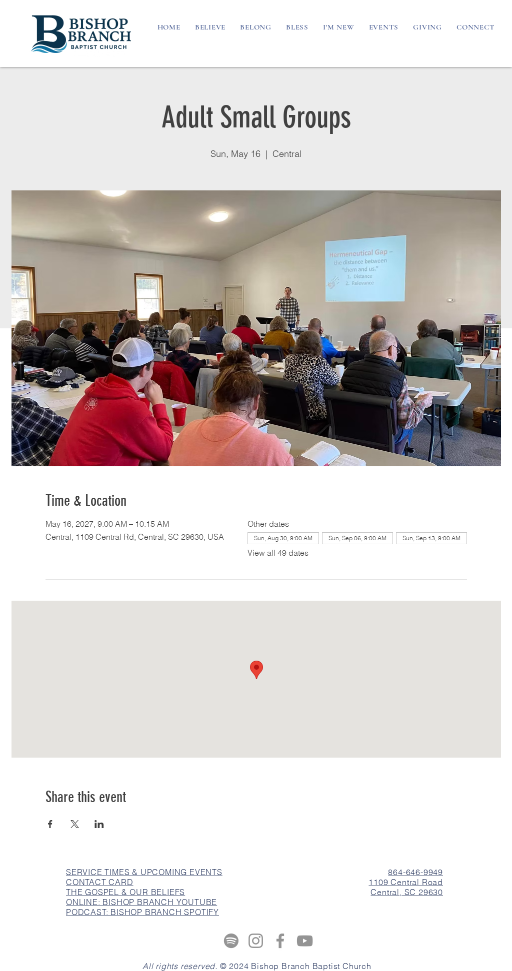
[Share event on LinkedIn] (99, 824)
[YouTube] (304, 941)
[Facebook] (280, 941)
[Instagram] (256, 941)
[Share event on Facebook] (50, 824)
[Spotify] (231, 941)
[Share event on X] (75, 824)
